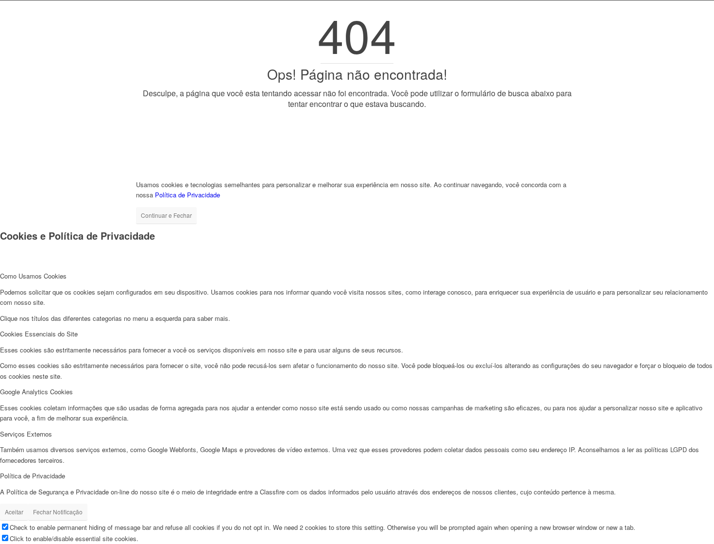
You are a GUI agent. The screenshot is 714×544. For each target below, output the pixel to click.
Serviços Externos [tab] (26, 434)
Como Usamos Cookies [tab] (33, 276)
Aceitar (14, 512)
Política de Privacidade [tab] (32, 475)
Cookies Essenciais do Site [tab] (39, 333)
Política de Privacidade (187, 194)
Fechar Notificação (58, 512)
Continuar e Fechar (166, 215)
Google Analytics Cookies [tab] (36, 391)
